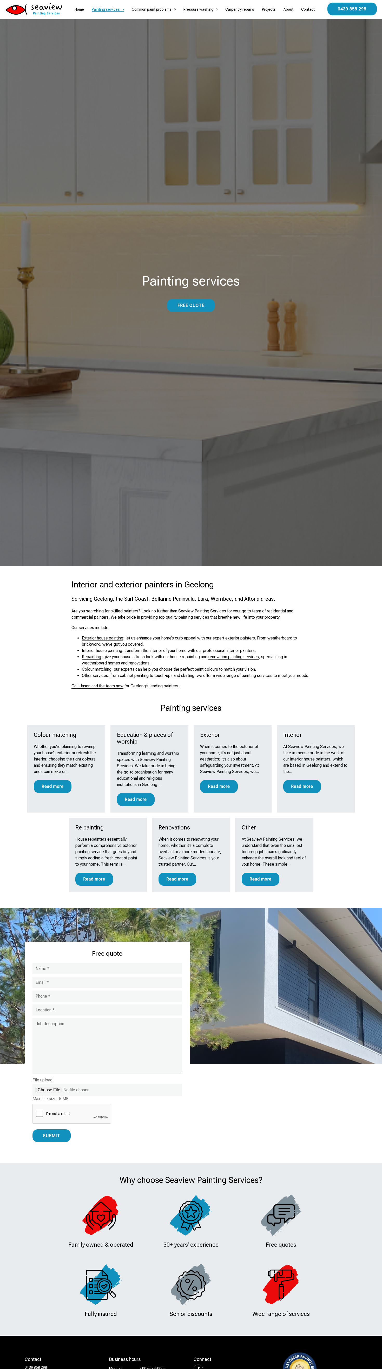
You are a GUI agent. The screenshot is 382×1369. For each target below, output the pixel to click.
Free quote (191, 305)
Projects (269, 9)
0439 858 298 (352, 9)
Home (79, 9)
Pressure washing (198, 9)
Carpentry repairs (239, 9)
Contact (308, 9)
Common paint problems (152, 9)
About (288, 9)
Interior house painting (102, 650)
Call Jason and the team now (97, 685)
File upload (42, 1080)
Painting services (106, 9)
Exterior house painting (102, 638)
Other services (95, 675)
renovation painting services (233, 656)
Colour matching (96, 669)
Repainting (91, 656)
